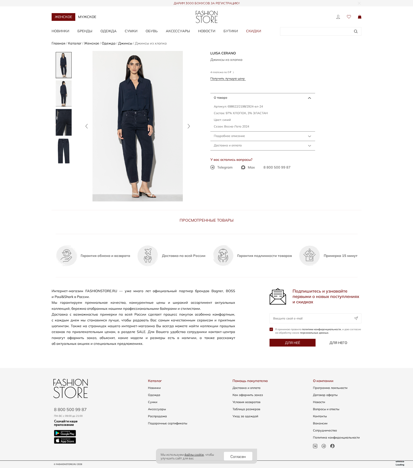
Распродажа (157, 416)
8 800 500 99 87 (277, 167)
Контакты (320, 416)
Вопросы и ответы (326, 409)
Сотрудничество (325, 430)
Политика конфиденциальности (336, 437)
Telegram (225, 167)
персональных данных (314, 332)
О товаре (220, 98)
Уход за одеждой (245, 416)
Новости (206, 31)
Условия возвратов (246, 402)
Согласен (238, 456)
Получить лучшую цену (228, 78)
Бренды (84, 31)
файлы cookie (194, 454)
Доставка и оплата (228, 145)
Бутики (230, 31)
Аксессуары (178, 31)
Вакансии (320, 423)
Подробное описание (229, 136)
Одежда (108, 31)
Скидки (253, 31)
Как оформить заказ (248, 395)
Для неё (292, 343)
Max (251, 167)
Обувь (152, 31)
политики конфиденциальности (321, 329)
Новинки (60, 31)
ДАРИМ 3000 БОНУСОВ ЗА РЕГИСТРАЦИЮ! (207, 3)
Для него (338, 343)
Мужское (87, 17)
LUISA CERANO (223, 53)
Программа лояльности (330, 388)
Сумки (131, 31)
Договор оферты (325, 395)
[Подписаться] (356, 318)
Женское (63, 17)
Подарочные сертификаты (167, 423)
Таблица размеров (246, 409)
